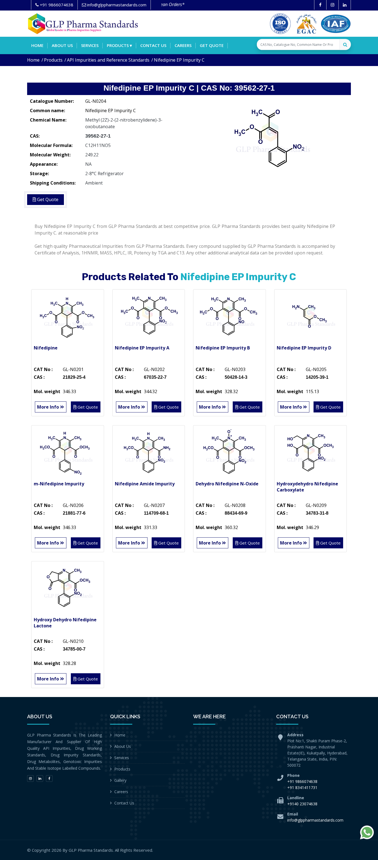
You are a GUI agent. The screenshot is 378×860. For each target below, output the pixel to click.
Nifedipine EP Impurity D (304, 348)
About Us (122, 746)
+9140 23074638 (302, 803)
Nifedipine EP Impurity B (223, 348)
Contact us (153, 45)
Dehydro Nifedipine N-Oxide (227, 484)
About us (62, 45)
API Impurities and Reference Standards (108, 60)
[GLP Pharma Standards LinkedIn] (344, 5)
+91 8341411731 (302, 787)
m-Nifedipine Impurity (59, 484)
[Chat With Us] (367, 832)
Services (90, 45)
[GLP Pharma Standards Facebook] (320, 5)
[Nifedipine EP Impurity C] (272, 137)
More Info (48, 407)
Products (53, 60)
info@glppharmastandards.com (315, 820)
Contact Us (124, 803)
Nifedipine (46, 348)
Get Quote (212, 45)
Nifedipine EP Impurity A (142, 348)
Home (37, 45)
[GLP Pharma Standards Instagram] (332, 5)
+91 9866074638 (302, 781)
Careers (183, 45)
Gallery (120, 780)
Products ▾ (119, 45)
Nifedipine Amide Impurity (145, 484)
